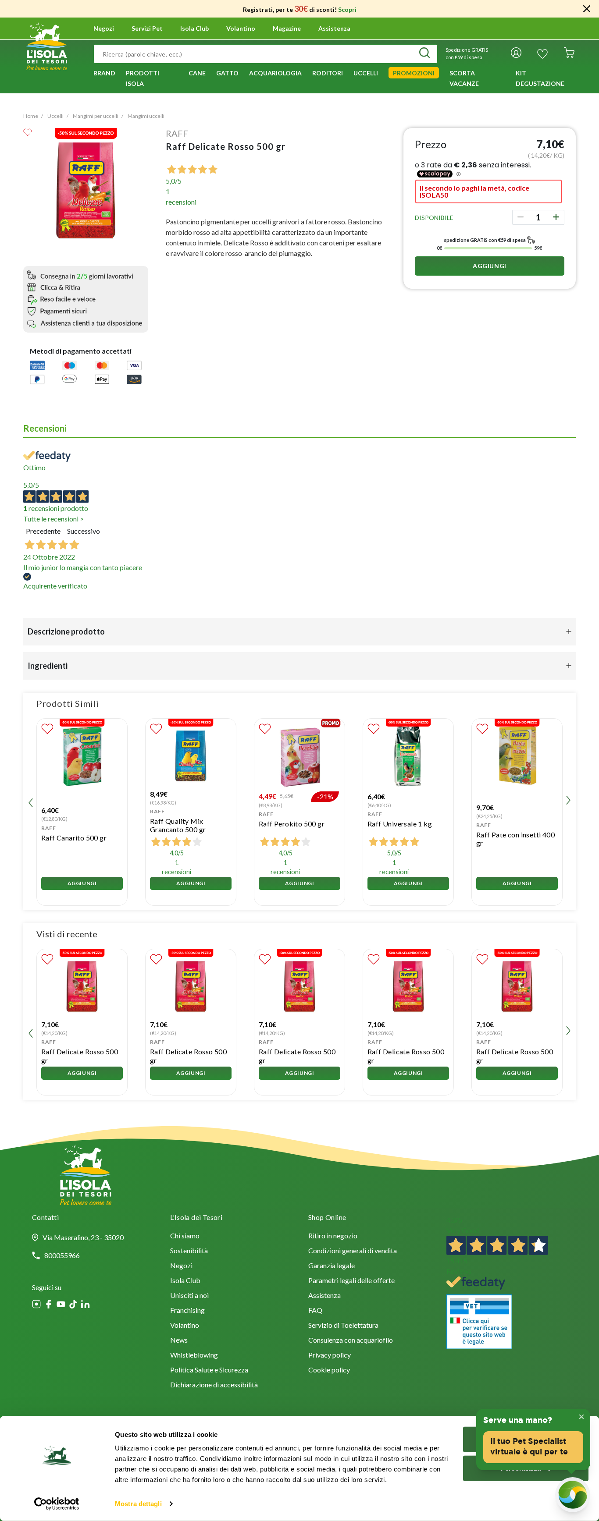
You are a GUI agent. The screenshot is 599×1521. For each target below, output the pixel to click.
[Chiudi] (586, 8)
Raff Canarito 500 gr (74, 837)
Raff (177, 133)
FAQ (315, 1311)
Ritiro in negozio (332, 1236)
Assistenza (334, 28)
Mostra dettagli (138, 1503)
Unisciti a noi (189, 1296)
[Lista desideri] (542, 54)
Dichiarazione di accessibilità (214, 1385)
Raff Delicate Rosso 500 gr (79, 1055)
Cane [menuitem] (197, 73)
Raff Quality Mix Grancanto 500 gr (178, 825)
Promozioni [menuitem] (414, 73)
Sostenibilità (189, 1251)
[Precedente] (31, 801)
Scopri (347, 9)
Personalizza (521, 1467)
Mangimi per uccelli (95, 116)
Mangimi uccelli (146, 116)
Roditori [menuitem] (327, 73)
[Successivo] (568, 801)
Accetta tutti (526, 1439)
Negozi (103, 28)
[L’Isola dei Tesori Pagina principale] (46, 45)
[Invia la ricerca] (424, 53)
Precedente (43, 531)
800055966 (62, 1255)
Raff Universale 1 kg (399, 823)
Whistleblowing (194, 1355)
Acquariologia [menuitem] (275, 73)
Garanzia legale (331, 1266)
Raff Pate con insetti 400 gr (515, 838)
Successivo (83, 531)
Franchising (187, 1311)
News (179, 1340)
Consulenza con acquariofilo (350, 1340)
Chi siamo (185, 1236)
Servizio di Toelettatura (343, 1325)
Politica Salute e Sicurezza (209, 1370)
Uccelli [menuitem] (365, 73)
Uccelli (55, 116)
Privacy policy (329, 1355)
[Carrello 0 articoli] (569, 53)
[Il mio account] (516, 53)
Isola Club (185, 1281)
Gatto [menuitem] (227, 73)
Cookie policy (329, 1370)
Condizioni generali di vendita (352, 1251)
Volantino (240, 28)
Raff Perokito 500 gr (291, 823)
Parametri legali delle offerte (351, 1281)
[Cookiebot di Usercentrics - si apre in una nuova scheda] (56, 1503)
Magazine (287, 28)
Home (30, 116)
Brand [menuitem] (104, 73)
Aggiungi (489, 265)
